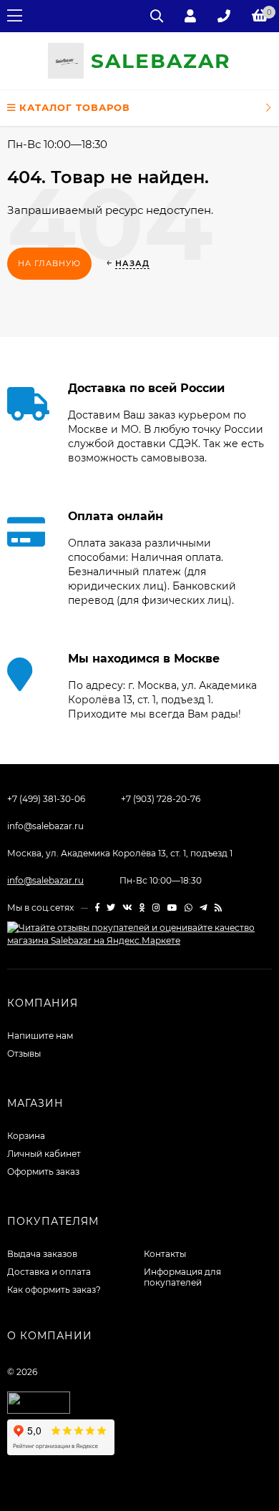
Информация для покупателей (182, 1277)
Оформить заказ (43, 1171)
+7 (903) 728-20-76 (160, 798)
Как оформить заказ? (54, 1289)
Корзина (26, 1135)
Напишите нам (40, 1035)
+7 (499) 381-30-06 (46, 798)
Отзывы (24, 1053)
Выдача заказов (42, 1253)
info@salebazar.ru (45, 826)
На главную (49, 263)
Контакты (165, 1253)
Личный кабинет (44, 1153)
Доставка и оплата (49, 1271)
